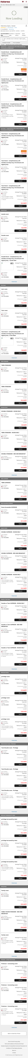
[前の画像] (2, 15)
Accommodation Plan (5, 34)
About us (14, 1050)
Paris (4, 4)
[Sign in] (23, 2)
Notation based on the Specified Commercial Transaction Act (14, 1046)
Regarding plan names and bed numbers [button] (14, 44)
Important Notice (17, 34)
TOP (1, 4)
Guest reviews (24, 34)
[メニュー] (26, 2)
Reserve (20, 74)
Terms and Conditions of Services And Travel (14, 1043)
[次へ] (12, 266)
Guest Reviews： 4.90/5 (12, 27)
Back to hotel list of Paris (14, 1033)
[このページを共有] (26, 26)
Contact (14, 1052)
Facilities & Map (11, 34)
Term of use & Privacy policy (14, 1041)
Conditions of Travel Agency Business (14, 1048)
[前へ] (3, 266)
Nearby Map (11, 29)
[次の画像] (26, 15)
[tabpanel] (14, 15)
